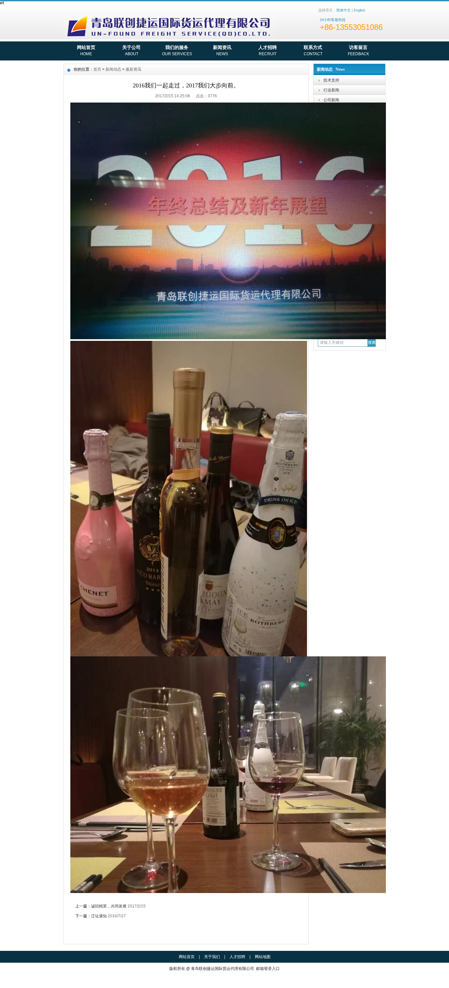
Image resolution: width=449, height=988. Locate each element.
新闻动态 (113, 69)
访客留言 (358, 50)
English (359, 10)
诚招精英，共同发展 (109, 906)
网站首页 (86, 50)
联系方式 (313, 50)
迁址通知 (99, 916)
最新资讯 (133, 69)
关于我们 (212, 956)
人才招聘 (267, 50)
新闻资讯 (222, 50)
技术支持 (331, 80)
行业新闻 (331, 90)
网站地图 (263, 956)
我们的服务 (177, 50)
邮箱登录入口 (268, 968)
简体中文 (343, 10)
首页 (97, 69)
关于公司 (131, 50)
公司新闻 (331, 100)
